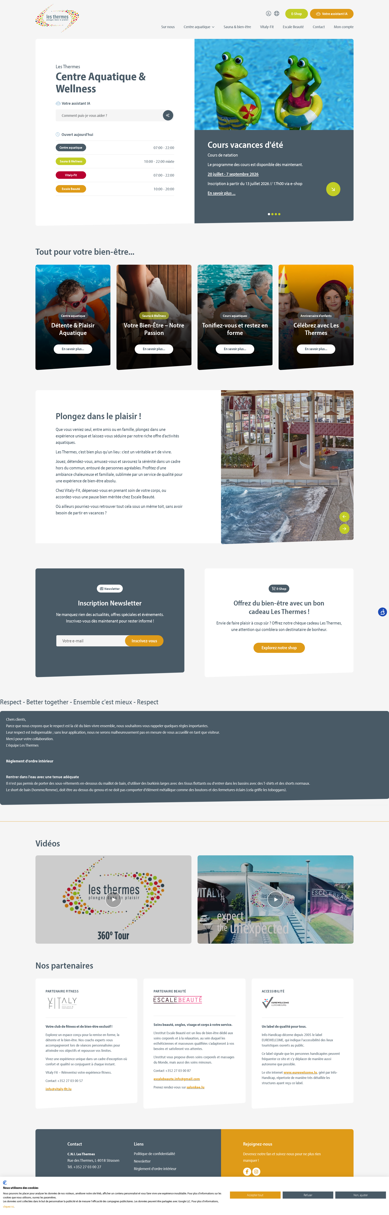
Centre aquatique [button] (197, 26)
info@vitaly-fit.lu (59, 1089)
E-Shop (296, 13)
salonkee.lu (195, 1087)
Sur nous (168, 26)
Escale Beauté (293, 26)
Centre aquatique (71, 147)
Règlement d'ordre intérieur (29, 760)
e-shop (296, 183)
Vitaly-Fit (267, 26)
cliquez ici (8, 1206)
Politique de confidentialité (154, 1153)
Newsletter (142, 1161)
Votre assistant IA (334, 13)
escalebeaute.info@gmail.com (177, 1078)
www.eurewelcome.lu (300, 1072)
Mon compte (344, 26)
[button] (269, 214)
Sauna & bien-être (237, 26)
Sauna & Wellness (71, 161)
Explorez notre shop (279, 647)
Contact (319, 26)
